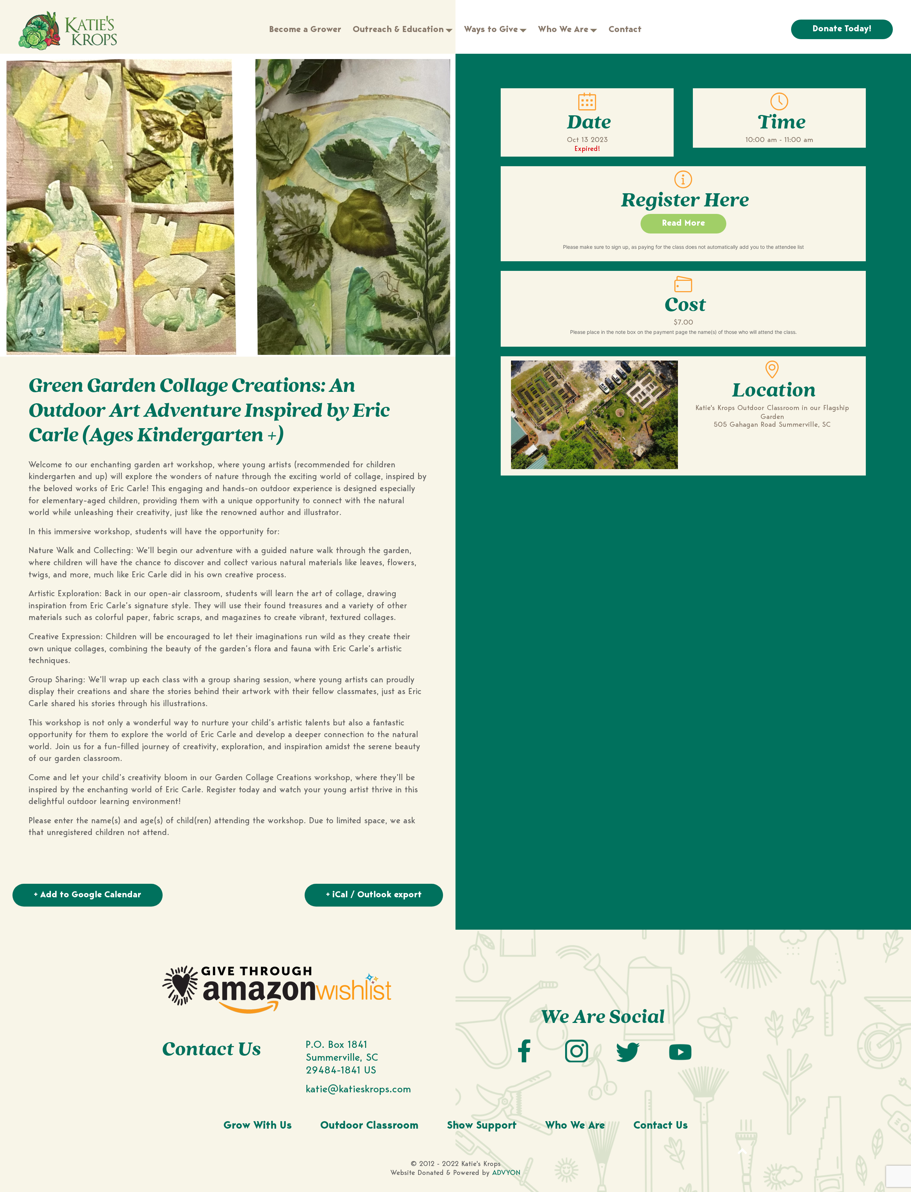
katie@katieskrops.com (358, 1090)
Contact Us (660, 1126)
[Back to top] (742, 1150)
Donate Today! (841, 29)
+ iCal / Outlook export (374, 895)
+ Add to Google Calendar (87, 895)
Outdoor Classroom (369, 1126)
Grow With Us (257, 1126)
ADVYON (506, 1173)
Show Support (482, 1126)
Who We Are (575, 1126)
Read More (683, 223)
